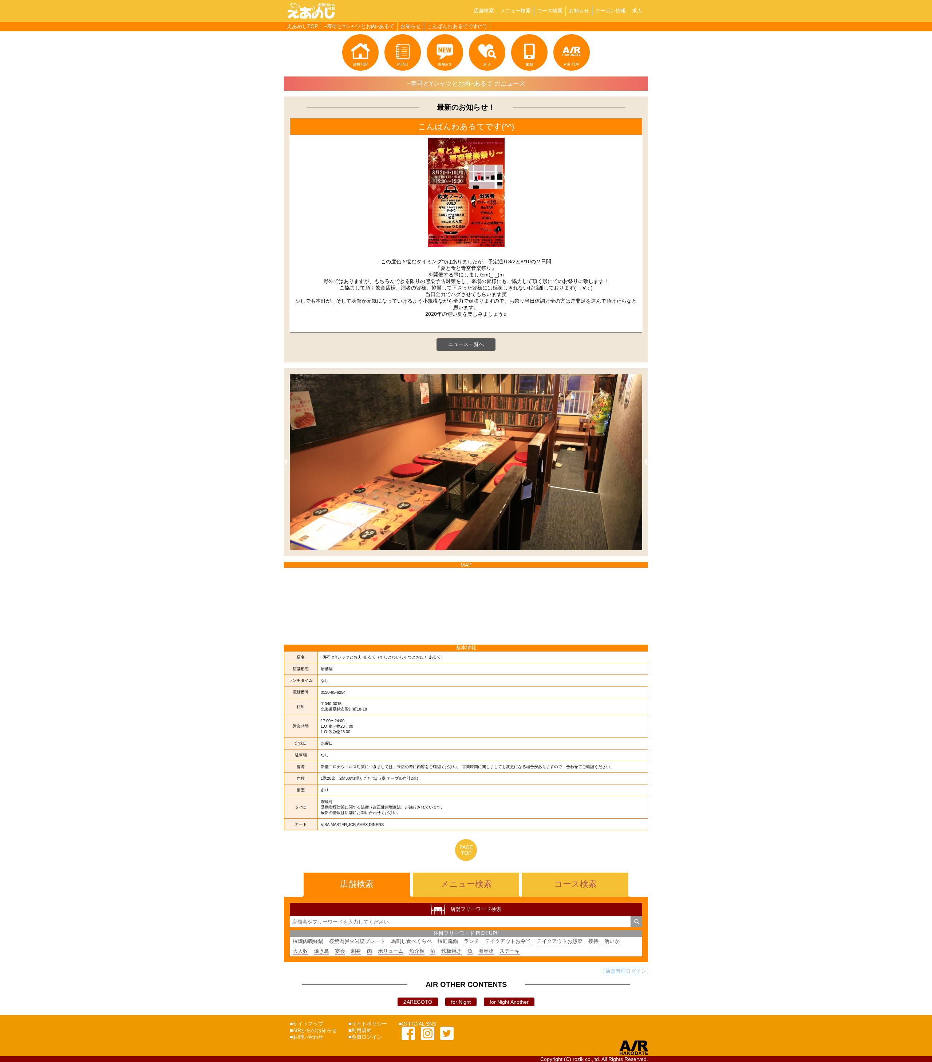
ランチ (471, 941)
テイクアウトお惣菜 (559, 941)
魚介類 (416, 951)
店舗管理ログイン (625, 971)
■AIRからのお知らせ (313, 1030)
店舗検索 (484, 10)
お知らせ (579, 10)
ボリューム (390, 951)
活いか (612, 941)
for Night (461, 1002)
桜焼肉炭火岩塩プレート (357, 941)
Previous (284, 462)
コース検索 (549, 10)
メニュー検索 (515, 10)
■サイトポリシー (367, 1024)
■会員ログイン (365, 1037)
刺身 (356, 951)
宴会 (340, 951)
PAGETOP (466, 850)
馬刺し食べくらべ (411, 941)
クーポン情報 (610, 10)
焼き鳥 (321, 951)
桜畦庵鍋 (448, 941)
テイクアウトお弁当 (508, 941)
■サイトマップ (306, 1024)
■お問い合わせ (306, 1037)
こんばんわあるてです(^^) (457, 26)
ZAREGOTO (417, 1002)
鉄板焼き (451, 951)
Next (647, 462)
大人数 (300, 951)
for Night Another (509, 1002)
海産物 (486, 951)
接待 (593, 941)
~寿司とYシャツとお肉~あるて (359, 26)
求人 (637, 10)
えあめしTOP (302, 26)
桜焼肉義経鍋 (308, 941)
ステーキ (509, 951)
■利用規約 (360, 1030)
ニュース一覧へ (466, 344)
